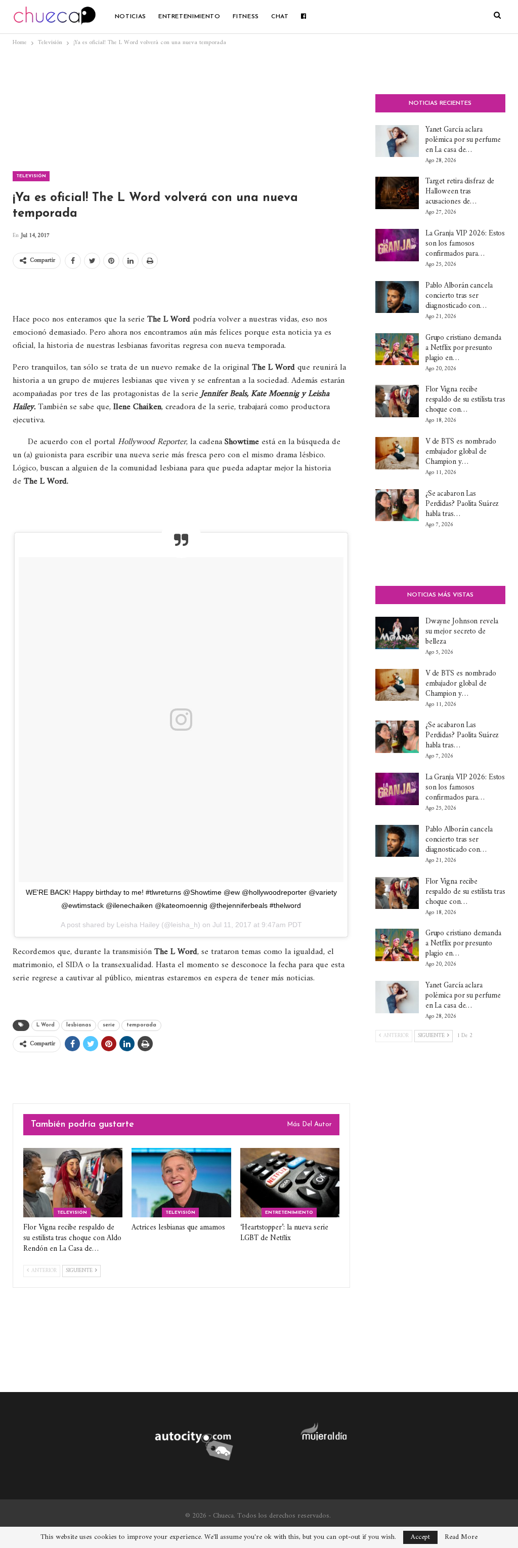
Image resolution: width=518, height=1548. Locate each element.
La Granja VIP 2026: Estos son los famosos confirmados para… (465, 244)
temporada (141, 1025)
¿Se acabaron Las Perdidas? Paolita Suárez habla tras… (462, 504)
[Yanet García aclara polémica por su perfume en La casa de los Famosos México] (397, 141)
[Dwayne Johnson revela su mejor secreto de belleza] (397, 633)
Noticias (130, 17)
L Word (45, 1025)
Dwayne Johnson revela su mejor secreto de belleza (461, 632)
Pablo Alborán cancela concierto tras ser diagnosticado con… (459, 296)
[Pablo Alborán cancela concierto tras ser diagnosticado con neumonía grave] (397, 297)
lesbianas (78, 1025)
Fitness (246, 17)
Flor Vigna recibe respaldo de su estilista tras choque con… (465, 400)
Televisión (31, 176)
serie (109, 1025)
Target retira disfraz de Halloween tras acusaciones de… (460, 192)
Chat (280, 17)
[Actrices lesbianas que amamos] (181, 1182)
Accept (420, 1537)
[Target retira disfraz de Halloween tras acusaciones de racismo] (397, 193)
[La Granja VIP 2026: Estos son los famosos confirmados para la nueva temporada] (397, 245)
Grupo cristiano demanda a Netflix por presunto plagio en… (463, 348)
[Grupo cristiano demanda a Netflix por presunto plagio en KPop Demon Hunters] (397, 349)
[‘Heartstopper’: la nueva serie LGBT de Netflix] (289, 1182)
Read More (461, 1537)
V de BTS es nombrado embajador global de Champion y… (460, 452)
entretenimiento (189, 17)
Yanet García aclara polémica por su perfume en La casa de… (463, 140)
